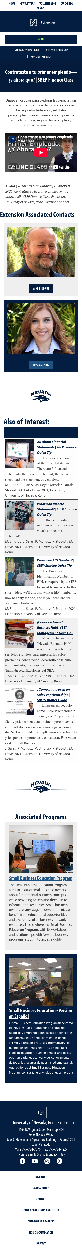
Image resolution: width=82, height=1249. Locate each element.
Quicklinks (67, 3)
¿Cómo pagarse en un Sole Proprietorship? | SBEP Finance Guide (53, 694)
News (12, 3)
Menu (41, 39)
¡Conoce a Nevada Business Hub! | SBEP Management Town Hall (55, 627)
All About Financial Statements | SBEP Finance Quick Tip (57, 447)
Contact (41, 1199)
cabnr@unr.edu (41, 1144)
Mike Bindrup (41, 288)
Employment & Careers (41, 1221)
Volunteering (47, 3)
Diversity (41, 1177)
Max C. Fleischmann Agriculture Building (31, 1139)
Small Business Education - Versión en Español (40, 1013)
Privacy (41, 1243)
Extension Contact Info (26, 50)
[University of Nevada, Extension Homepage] (41, 1112)
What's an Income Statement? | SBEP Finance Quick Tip (57, 509)
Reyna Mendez (41, 365)
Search (41, 8)
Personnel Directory (57, 50)
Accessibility (41, 1188)
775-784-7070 (31, 1149)
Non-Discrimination (41, 1232)
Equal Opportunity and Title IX (41, 1210)
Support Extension (41, 57)
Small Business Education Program (40, 878)
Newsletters (27, 3)
